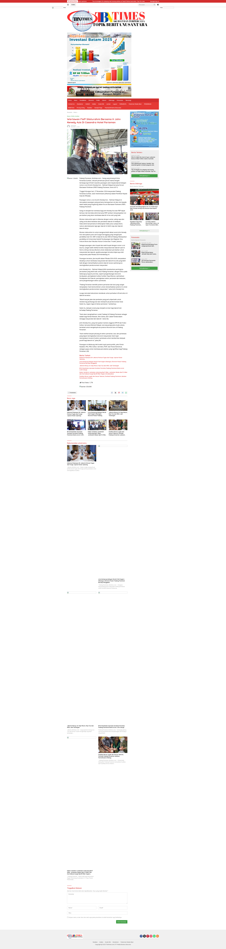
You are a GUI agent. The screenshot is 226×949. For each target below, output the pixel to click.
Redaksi (89, 108)
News (75, 100)
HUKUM (88, 104)
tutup (64, 7)
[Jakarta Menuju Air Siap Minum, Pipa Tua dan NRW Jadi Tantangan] (118, 405)
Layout (115, 104)
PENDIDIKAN (147, 104)
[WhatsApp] (154, 936)
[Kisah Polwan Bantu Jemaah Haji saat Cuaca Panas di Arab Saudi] (135, 253)
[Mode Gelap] (158, 4)
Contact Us (71, 104)
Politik (98, 100)
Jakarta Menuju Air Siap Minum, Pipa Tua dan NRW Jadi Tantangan (99, 365)
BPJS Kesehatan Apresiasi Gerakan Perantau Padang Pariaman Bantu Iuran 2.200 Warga (101, 369)
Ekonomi (91, 100)
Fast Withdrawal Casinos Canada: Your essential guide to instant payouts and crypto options (142, 164)
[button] (154, 4)
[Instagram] (151, 936)
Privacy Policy (81, 108)
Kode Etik (101, 104)
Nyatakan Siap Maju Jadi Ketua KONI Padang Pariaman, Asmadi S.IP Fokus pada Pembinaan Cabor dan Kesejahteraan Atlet (136, 223)
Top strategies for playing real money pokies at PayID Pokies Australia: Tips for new (143, 170)
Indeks (73, 4)
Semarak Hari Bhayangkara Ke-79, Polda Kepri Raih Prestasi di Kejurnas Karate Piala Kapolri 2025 (144, 208)
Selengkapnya (143, 175)
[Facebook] (141, 936)
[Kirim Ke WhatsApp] (126, 392)
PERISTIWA (71, 108)
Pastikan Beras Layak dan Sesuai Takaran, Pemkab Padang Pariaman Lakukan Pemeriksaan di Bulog (102, 377)
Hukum (104, 100)
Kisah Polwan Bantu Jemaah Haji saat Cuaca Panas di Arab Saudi (149, 253)
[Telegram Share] (122, 392)
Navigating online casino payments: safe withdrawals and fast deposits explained (111, 1)
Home (70, 100)
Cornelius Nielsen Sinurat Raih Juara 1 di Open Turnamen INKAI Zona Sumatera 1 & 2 (152, 223)
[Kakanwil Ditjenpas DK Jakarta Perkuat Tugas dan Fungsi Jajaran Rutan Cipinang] (76, 405)
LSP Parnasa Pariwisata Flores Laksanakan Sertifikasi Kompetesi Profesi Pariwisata (148, 261)
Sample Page (98, 108)
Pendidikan (83, 100)
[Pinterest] (147, 936)
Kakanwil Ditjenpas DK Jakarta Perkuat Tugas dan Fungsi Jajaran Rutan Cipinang (100, 358)
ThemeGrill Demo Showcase (113, 108)
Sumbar (77, 116)
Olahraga (111, 100)
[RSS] (157, 936)
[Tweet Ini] (115, 392)
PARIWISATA (123, 104)
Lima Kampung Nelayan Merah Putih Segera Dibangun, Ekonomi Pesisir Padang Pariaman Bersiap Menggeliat (102, 362)
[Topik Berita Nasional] (108, 20)
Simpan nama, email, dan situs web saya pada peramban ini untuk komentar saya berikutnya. (95, 917)
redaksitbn (73, 125)
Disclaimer (80, 104)
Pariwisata (120, 100)
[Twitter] (144, 936)
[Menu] (68, 4)
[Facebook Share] (112, 392)
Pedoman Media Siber (135, 104)
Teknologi (128, 100)
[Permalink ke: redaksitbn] (68, 126)
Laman (108, 104)
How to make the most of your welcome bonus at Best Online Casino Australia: (143, 158)
